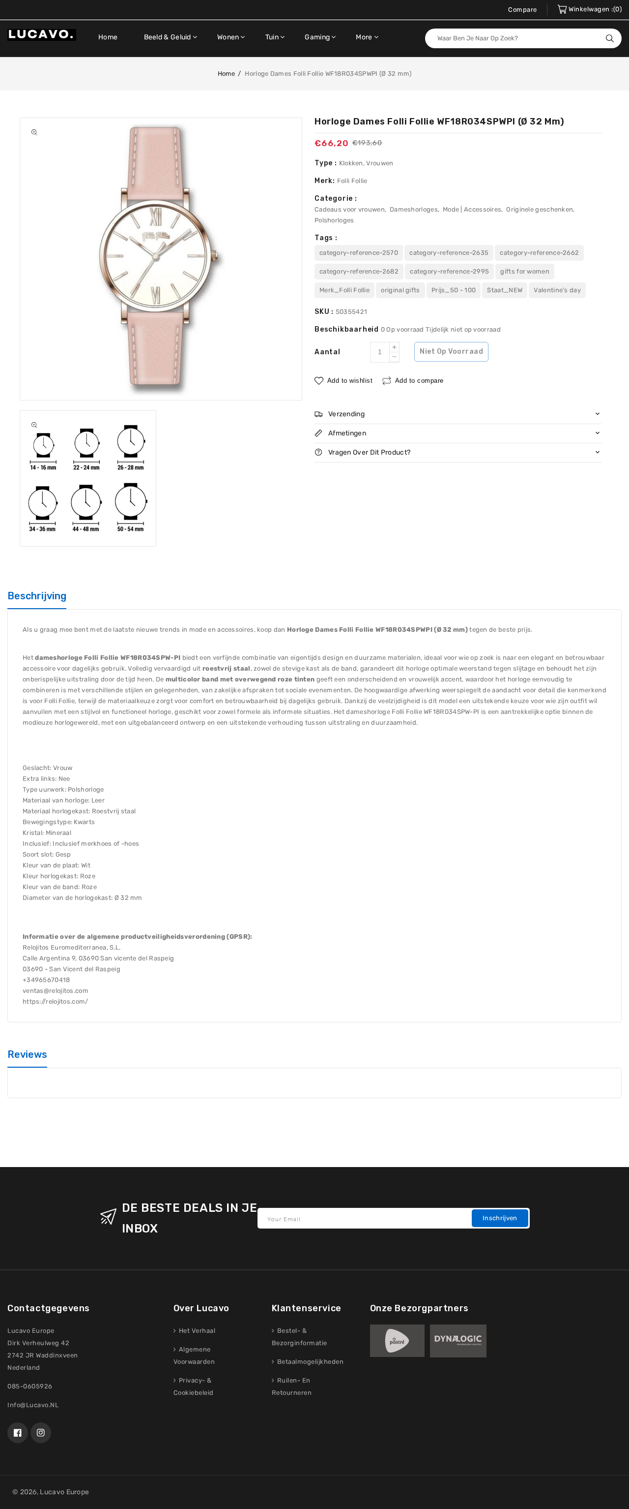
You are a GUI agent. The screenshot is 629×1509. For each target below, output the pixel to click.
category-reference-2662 (539, 252)
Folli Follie (352, 181)
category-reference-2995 (449, 271)
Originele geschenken (539, 209)
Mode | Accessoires (472, 209)
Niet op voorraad (451, 351)
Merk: (325, 181)
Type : (326, 163)
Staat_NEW (504, 290)
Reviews (27, 1054)
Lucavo (52, 1492)
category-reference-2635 (448, 252)
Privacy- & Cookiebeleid (193, 1386)
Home (226, 73)
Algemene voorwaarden (194, 1355)
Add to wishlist (349, 380)
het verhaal (196, 1330)
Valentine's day (557, 290)
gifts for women (524, 271)
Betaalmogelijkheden (309, 1361)
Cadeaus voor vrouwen (349, 209)
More (364, 37)
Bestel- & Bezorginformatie (299, 1337)
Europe (77, 1492)
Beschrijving (36, 596)
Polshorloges (334, 220)
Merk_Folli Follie (344, 290)
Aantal (327, 352)
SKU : (325, 312)
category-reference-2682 (359, 271)
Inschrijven (500, 1218)
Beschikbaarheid (347, 329)
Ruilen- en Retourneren (292, 1386)
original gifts (400, 290)
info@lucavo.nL (32, 1405)
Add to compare (419, 380)
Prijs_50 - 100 (453, 290)
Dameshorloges (414, 209)
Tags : (326, 238)
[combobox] (523, 38)
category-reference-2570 (358, 252)
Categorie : (335, 198)
